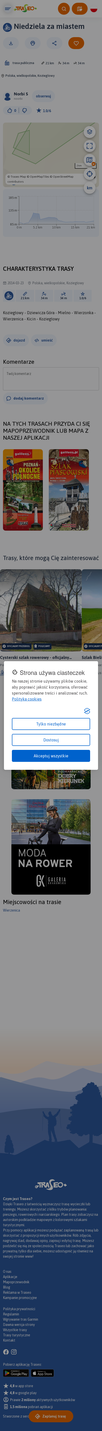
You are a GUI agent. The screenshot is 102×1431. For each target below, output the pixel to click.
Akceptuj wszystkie (51, 756)
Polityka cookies (27, 699)
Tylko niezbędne (51, 724)
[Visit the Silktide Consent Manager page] (87, 711)
